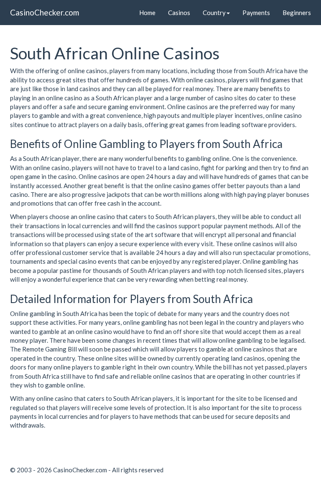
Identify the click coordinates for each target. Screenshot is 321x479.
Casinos (179, 12)
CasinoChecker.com (44, 12)
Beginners (297, 12)
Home (147, 12)
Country (214, 12)
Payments (256, 12)
